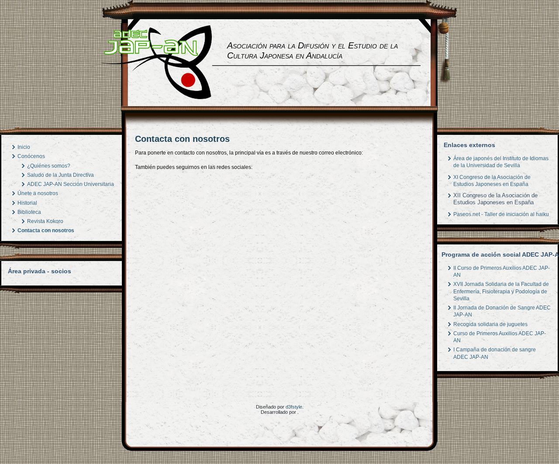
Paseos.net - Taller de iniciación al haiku (501, 214)
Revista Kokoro (45, 221)
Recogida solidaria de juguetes (490, 324)
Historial (27, 203)
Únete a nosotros (37, 193)
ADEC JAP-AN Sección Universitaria (70, 184)
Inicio (23, 147)
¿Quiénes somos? (48, 166)
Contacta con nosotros (45, 230)
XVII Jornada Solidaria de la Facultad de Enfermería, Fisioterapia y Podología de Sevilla (501, 291)
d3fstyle (294, 406)
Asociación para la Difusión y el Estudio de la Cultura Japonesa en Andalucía (312, 50)
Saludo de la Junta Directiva (60, 175)
